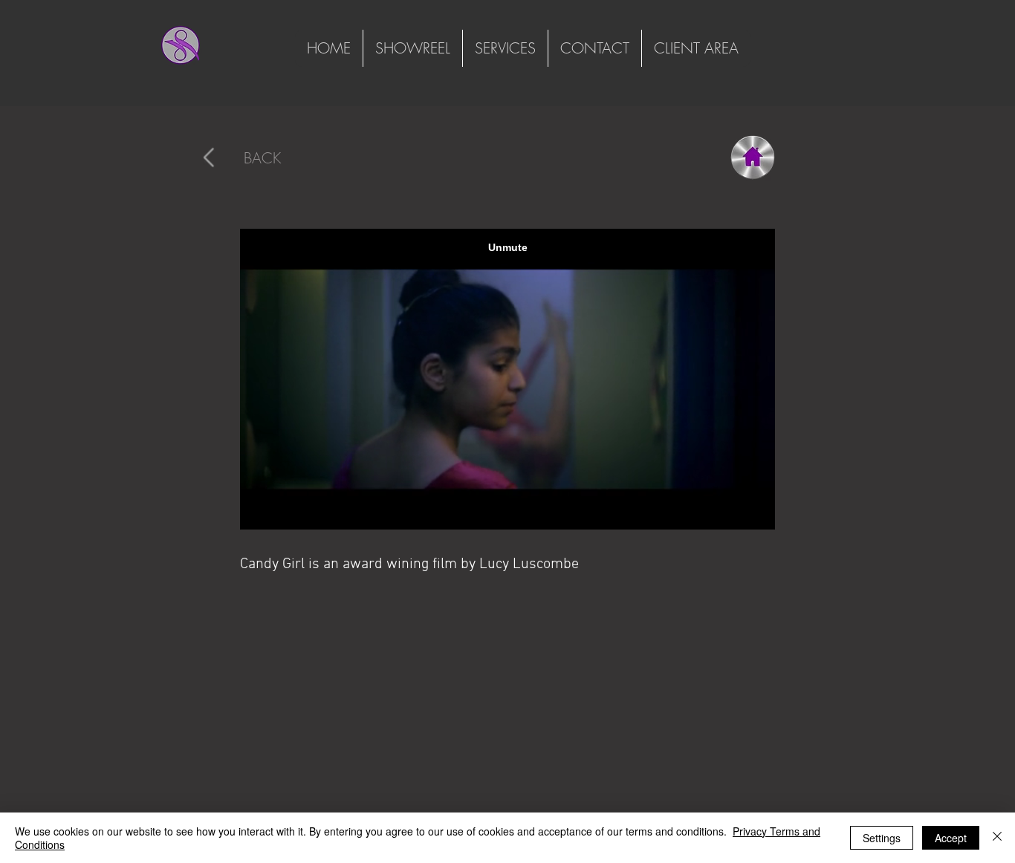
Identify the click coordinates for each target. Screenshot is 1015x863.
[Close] (997, 837)
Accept (951, 837)
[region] (246, 158)
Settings (882, 837)
